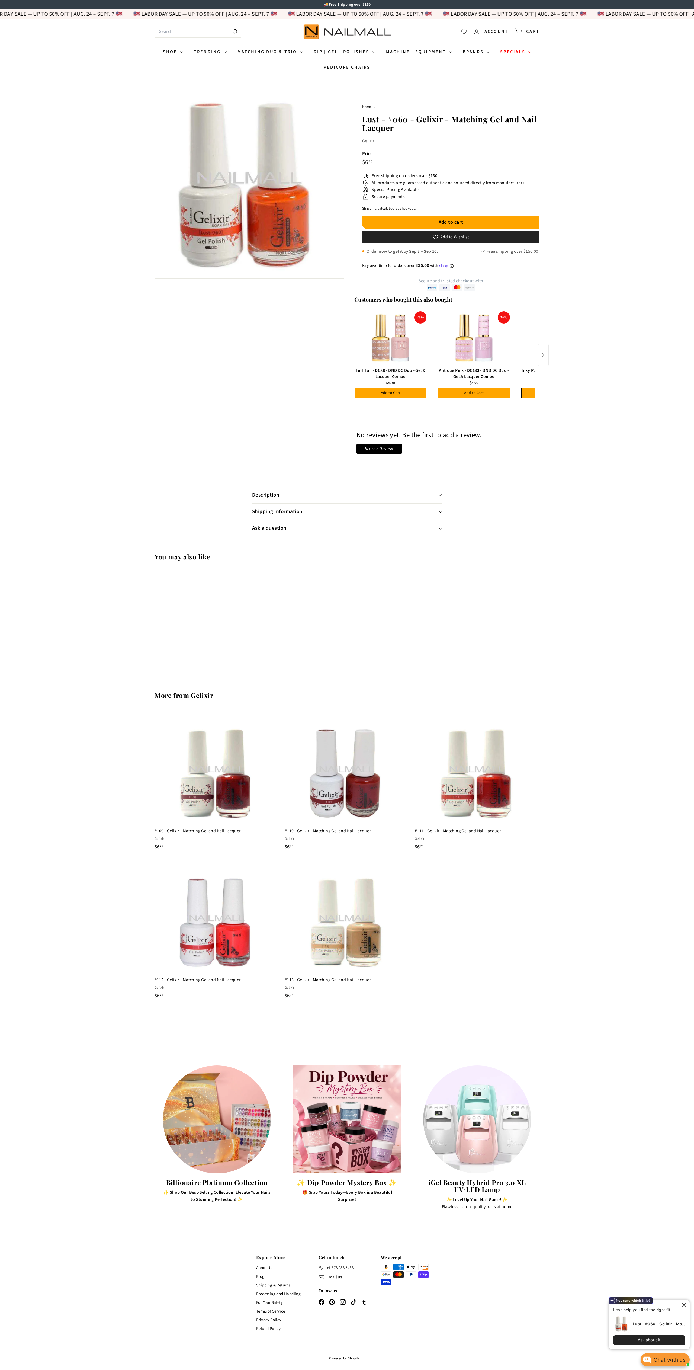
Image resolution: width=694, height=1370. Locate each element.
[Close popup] (681, 1305)
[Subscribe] (325, 707)
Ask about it (645, 1340)
